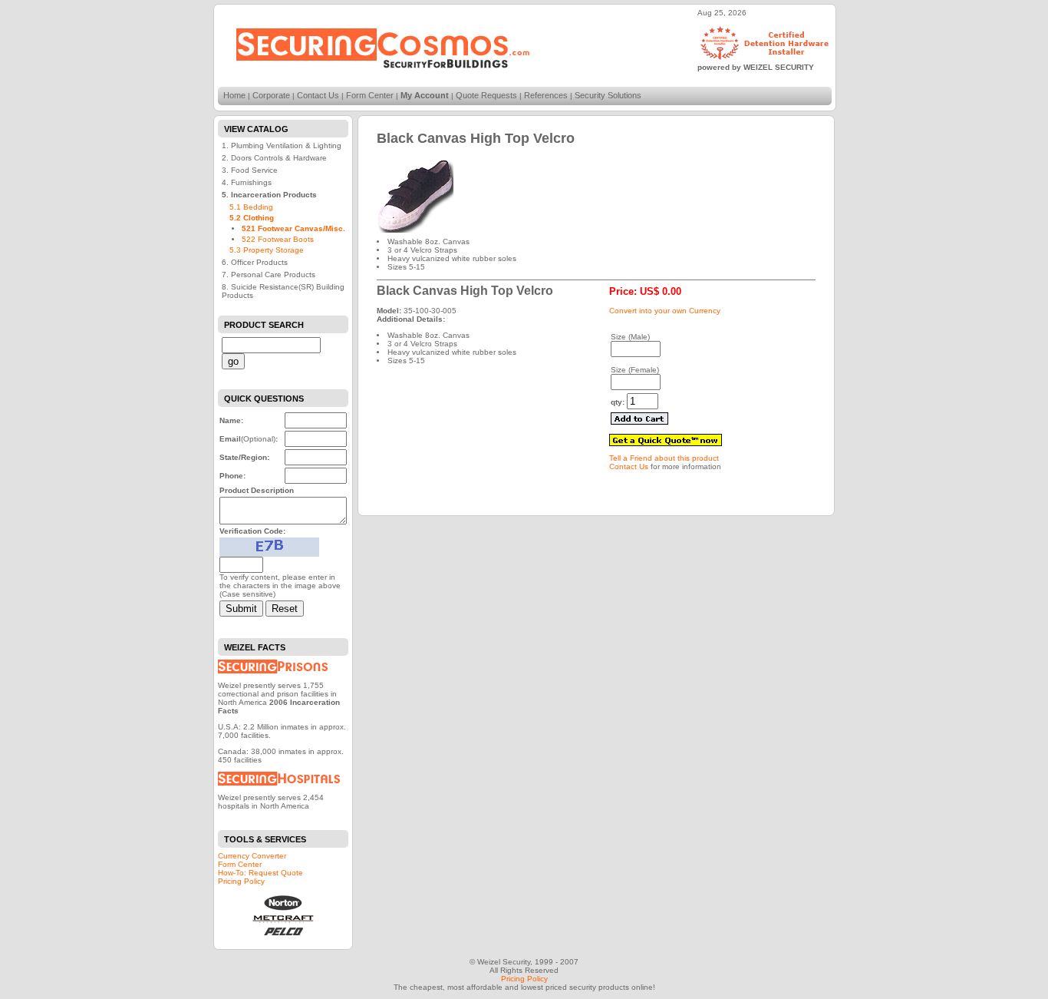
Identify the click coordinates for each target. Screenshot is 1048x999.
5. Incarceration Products (269, 194)
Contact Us (318, 95)
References (546, 95)
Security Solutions (608, 95)
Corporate (271, 95)
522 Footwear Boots (278, 239)
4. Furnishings (247, 182)
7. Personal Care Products (268, 274)
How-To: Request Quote (260, 872)
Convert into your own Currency (664, 310)
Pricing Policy (241, 881)
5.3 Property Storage (266, 250)
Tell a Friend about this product (664, 458)
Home (234, 95)
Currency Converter (252, 856)
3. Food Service (250, 170)
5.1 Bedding (251, 207)
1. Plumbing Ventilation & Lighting (281, 145)
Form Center (370, 95)
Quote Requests (486, 95)
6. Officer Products (255, 262)
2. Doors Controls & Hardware (274, 158)
